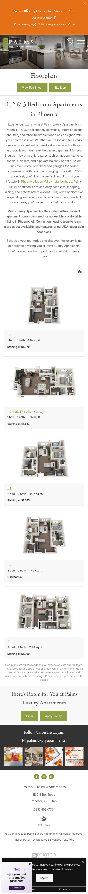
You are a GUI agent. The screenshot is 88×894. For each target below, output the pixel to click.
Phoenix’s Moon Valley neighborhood (46, 181)
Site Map (69, 839)
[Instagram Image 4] (74, 756)
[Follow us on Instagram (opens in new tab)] (51, 776)
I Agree (44, 878)
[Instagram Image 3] (54, 756)
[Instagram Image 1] (13, 756)
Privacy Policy (22, 839)
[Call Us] (70, 42)
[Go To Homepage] (18, 43)
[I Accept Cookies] (83, 862)
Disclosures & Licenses (47, 839)
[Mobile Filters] (80, 271)
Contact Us (64, 889)
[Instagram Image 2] (34, 756)
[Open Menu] (81, 42)
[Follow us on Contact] (44, 776)
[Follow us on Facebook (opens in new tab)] (36, 776)
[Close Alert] (84, 4)
